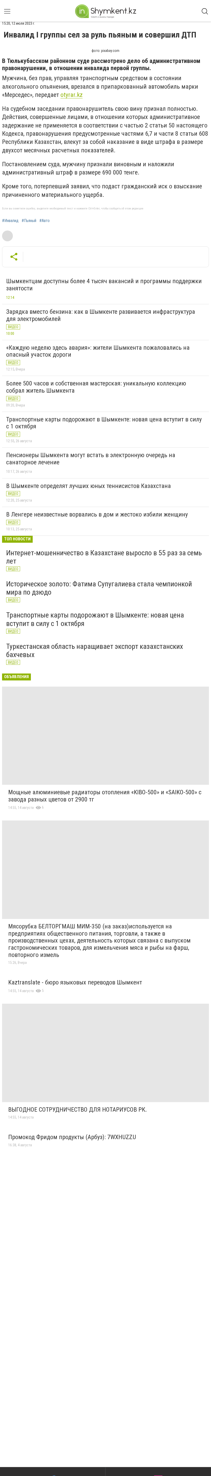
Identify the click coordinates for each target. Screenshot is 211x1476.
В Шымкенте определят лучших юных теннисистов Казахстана (88, 486)
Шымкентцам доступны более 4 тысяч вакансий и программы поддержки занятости (104, 285)
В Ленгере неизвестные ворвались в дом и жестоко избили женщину (97, 514)
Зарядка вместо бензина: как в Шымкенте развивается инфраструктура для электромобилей (100, 315)
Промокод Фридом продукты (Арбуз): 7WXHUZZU (72, 1137)
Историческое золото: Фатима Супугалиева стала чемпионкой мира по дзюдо (99, 588)
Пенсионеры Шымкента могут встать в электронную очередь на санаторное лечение (90, 458)
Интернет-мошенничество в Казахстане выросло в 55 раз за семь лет (104, 557)
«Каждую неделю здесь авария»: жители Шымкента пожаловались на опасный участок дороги (98, 351)
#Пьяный (29, 220)
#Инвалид (10, 220)
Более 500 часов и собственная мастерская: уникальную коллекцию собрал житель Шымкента (96, 387)
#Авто (44, 220)
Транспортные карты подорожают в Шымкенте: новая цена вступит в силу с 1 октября (104, 423)
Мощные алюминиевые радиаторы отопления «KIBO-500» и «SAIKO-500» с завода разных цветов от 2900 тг (104, 796)
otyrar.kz (71, 94)
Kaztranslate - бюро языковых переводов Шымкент (75, 982)
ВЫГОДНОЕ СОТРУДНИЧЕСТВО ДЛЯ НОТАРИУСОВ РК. (77, 1109)
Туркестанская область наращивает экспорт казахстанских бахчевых (94, 650)
